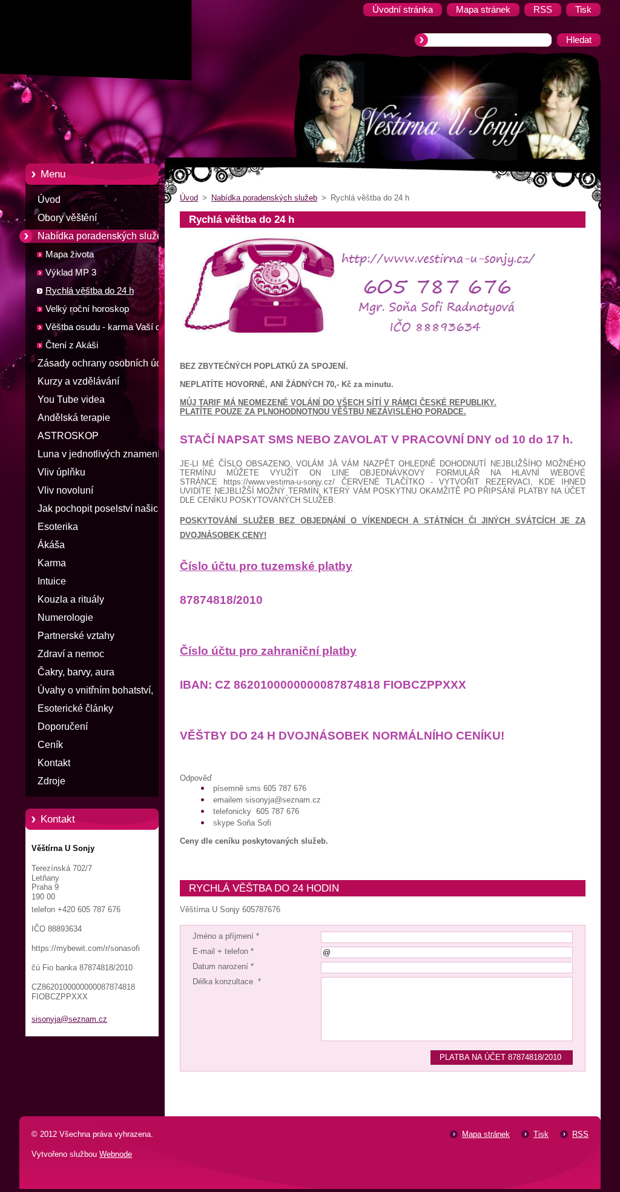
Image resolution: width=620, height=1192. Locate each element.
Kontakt (54, 763)
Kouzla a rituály (71, 599)
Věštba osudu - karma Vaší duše (110, 327)
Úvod (49, 199)
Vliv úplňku (61, 472)
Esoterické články (75, 708)
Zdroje (51, 781)
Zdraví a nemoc (71, 654)
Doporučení (63, 726)
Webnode (115, 1154)
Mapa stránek (486, 1134)
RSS (580, 1134)
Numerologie (65, 617)
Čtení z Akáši (71, 345)
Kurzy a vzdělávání (78, 381)
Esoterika (58, 527)
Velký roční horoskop (87, 309)
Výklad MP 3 (70, 272)
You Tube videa (71, 399)
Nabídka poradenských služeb (103, 236)
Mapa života (69, 254)
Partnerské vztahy (76, 636)
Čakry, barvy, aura (76, 672)
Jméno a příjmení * (226, 936)
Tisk (541, 1134)
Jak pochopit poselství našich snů (100, 510)
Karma (52, 563)
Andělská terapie (74, 417)
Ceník (50, 745)
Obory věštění (67, 218)
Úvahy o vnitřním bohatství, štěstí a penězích (95, 692)
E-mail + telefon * (223, 951)
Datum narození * (223, 966)
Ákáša (51, 545)
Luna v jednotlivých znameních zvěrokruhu (104, 456)
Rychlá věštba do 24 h (89, 291)
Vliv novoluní (65, 490)
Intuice (52, 581)
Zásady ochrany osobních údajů (106, 363)
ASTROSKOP (68, 436)
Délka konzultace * (227, 981)
